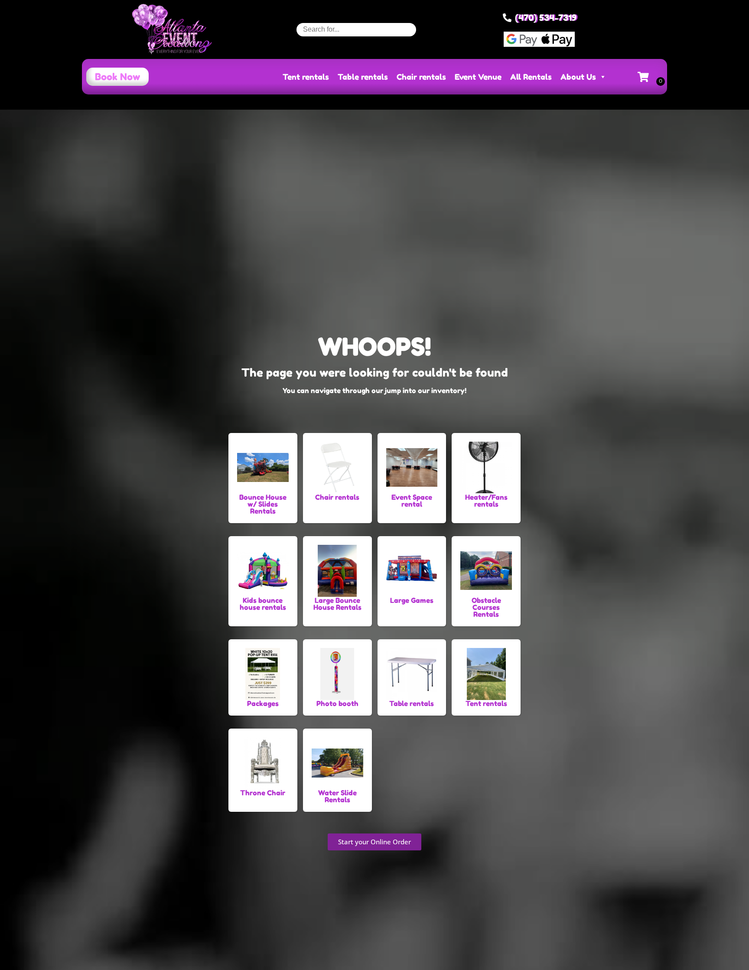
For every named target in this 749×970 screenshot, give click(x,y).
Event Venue (478, 76)
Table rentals (363, 76)
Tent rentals (306, 76)
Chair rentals (421, 76)
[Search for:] (356, 29)
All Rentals (531, 76)
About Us (578, 76)
